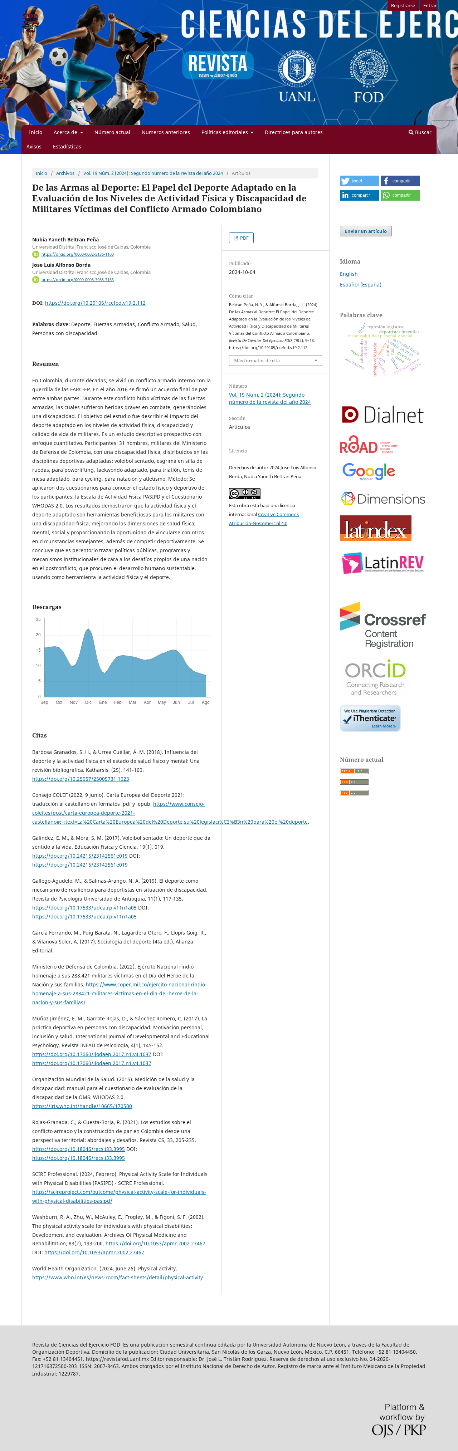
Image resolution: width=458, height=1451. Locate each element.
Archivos (65, 173)
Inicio (35, 132)
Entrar (430, 5)
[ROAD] (369, 450)
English (349, 273)
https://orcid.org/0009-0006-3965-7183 (78, 279)
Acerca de (66, 132)
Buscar (423, 132)
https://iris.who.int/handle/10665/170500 (82, 1106)
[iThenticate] (370, 729)
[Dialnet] (383, 425)
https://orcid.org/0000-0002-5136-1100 (78, 254)
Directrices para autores (294, 132)
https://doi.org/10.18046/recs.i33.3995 (78, 1149)
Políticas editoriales (225, 132)
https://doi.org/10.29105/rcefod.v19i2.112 (95, 302)
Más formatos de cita (257, 360)
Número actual (112, 132)
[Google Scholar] (368, 480)
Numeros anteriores (166, 132)
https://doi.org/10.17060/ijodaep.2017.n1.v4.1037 (91, 1054)
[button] (359, 181)
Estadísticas (67, 146)
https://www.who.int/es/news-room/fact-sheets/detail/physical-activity (117, 1277)
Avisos (34, 146)
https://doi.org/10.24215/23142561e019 (80, 855)
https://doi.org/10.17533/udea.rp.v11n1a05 (84, 907)
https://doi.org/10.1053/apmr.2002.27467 (155, 1243)
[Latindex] (375, 539)
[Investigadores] (375, 695)
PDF (244, 238)
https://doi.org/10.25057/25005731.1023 (80, 778)
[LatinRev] (383, 575)
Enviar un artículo (366, 231)
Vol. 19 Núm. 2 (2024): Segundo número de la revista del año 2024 (153, 173)
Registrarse (403, 5)
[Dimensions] (383, 505)
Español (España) (360, 284)
